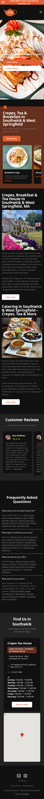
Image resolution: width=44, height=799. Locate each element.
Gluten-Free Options (10, 548)
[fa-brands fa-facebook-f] (19, 776)
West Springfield (17, 591)
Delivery (26, 561)
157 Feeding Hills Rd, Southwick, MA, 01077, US (23, 666)
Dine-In (12, 561)
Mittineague (20, 594)
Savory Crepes (7, 518)
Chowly (26, 794)
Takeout (19, 561)
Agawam (22, 596)
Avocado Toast (23, 521)
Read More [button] (18, 469)
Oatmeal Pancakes (9, 526)
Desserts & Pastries (16, 542)
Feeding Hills (13, 596)
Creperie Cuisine (16, 537)
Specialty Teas (30, 542)
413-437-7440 (16, 672)
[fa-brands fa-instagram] (25, 776)
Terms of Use (16, 786)
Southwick (12, 599)
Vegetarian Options (30, 545)
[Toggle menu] (40, 12)
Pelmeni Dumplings (17, 523)
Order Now (12, 138)
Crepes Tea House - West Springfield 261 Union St (18, 657)
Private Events (23, 564)
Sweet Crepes (28, 515)
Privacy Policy (28, 786)
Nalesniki (13, 521)
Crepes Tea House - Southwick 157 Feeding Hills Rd (21, 650)
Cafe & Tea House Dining (16, 540)
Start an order (22, 704)
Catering (13, 564)
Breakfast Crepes (20, 518)
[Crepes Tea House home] (10, 12)
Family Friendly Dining (17, 567)
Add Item (8, 181)
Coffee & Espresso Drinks (12, 545)
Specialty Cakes (23, 526)
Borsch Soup (31, 523)
